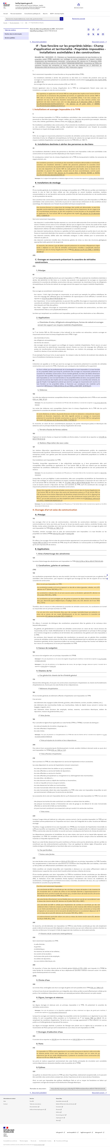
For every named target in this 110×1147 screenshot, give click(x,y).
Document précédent (39, 42)
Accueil (5, 14)
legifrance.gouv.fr (86, 1132)
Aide (4, 1101)
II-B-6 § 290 (44, 666)
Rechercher (61, 19)
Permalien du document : (38, 1089)
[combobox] (32, 19)
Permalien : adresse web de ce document (98, 29)
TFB (26, 23)
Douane (58, 1109)
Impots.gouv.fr (59, 1118)
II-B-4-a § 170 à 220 (67, 861)
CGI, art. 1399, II (96, 988)
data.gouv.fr (99, 1132)
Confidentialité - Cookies (45, 1141)
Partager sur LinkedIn (98, 34)
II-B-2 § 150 (76, 1039)
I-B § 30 (54, 1039)
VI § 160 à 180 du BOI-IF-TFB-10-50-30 (77, 483)
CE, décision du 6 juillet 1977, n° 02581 (58, 616)
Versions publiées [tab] (10, 38)
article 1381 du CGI (45, 278)
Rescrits (45, 14)
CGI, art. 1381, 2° (55, 528)
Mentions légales (24, 1141)
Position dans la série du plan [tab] (13, 34)
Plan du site (34, 1141)
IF (22, 23)
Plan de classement (16, 14)
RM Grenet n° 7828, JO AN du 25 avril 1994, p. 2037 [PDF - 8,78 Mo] (67, 386)
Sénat (57, 1120)
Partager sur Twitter (93, 34)
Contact (5, 1104)
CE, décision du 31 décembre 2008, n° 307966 (59, 420)
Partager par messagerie (103, 34)
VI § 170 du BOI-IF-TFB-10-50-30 (52, 299)
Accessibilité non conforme (10, 1141)
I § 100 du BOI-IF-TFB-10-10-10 (96, 178)
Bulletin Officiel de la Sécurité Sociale (65, 1104)
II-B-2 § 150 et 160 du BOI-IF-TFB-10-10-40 (89, 561)
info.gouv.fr (59, 1132)
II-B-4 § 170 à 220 (58, 534)
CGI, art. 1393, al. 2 (57, 750)
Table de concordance (35, 1104)
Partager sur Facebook (88, 34)
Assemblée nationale (61, 1101)
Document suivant (98, 42)
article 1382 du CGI (39, 543)
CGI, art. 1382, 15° (39, 399)
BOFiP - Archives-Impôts (57, 14)
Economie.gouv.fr (60, 1115)
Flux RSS (32, 1101)
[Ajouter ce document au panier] (93, 29)
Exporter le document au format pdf (88, 29)
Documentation (34, 1107)
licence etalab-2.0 (38, 1144)
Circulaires (58, 1107)
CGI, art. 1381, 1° (74, 121)
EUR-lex (58, 1112)
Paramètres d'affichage (62, 1141)
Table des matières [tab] (10, 30)
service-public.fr (72, 1132)
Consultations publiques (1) (32, 14)
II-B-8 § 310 (69, 534)
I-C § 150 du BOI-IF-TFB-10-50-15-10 (58, 1012)
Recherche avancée (78, 19)
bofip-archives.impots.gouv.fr (37, 1109)
